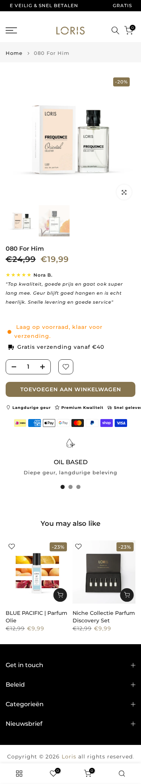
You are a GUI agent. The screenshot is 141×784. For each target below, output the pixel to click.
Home (14, 53)
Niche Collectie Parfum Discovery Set (104, 617)
